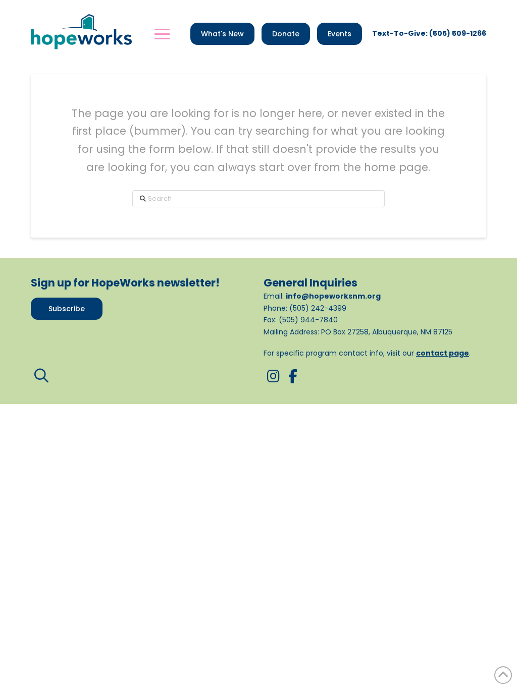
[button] (162, 34)
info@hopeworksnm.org (333, 296)
